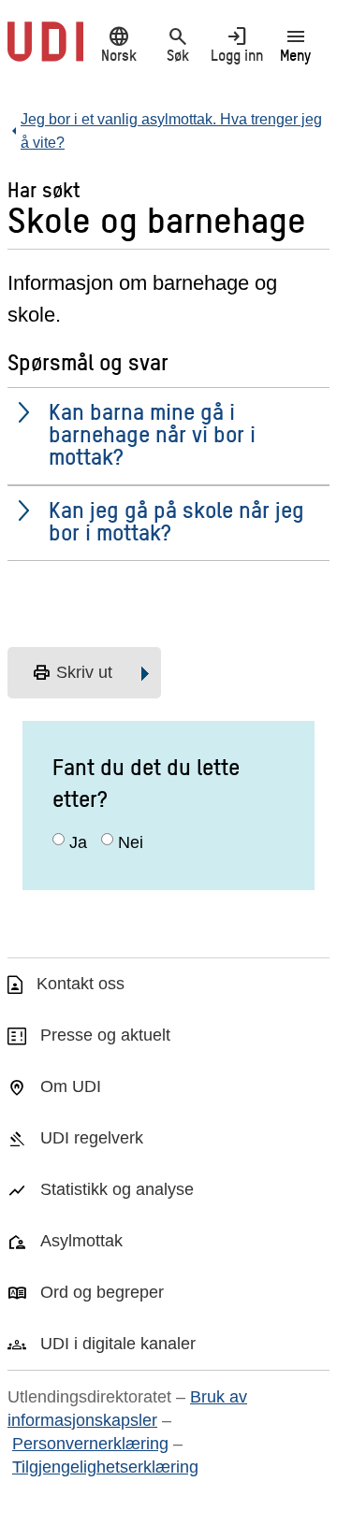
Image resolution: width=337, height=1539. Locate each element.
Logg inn (237, 44)
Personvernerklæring (90, 1443)
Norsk (119, 44)
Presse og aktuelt (105, 1035)
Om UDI (70, 1086)
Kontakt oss (81, 983)
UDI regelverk (91, 1138)
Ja (78, 842)
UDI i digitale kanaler (118, 1343)
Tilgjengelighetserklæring (105, 1467)
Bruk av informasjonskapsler (127, 1409)
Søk (178, 44)
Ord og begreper (102, 1292)
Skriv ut (72, 673)
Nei (130, 842)
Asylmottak (81, 1240)
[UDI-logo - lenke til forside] (45, 51)
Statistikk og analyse (117, 1189)
